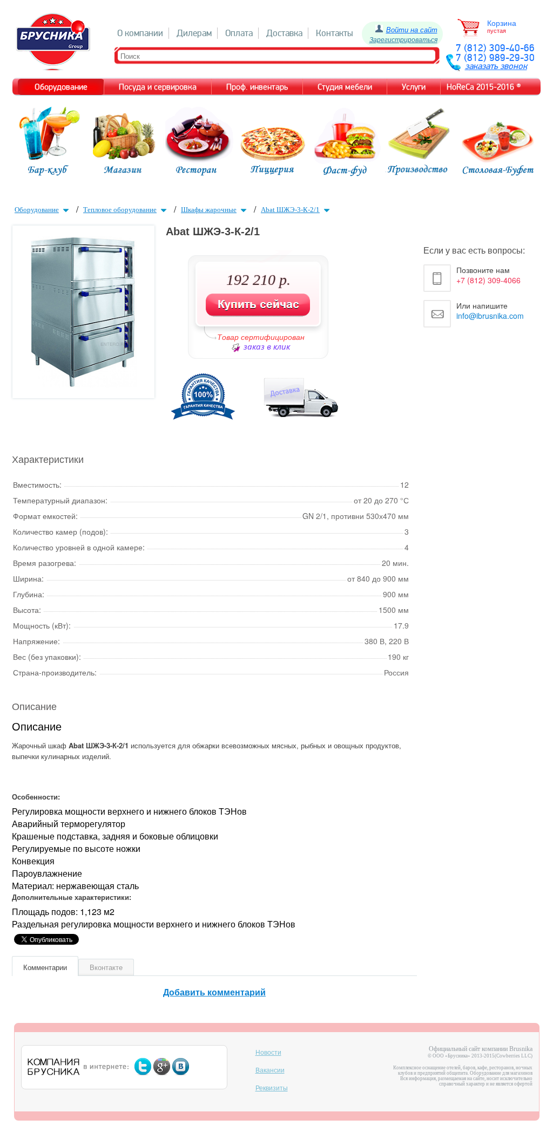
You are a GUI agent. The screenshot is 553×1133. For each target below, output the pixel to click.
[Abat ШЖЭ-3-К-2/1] (83, 384)
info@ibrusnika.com (490, 315)
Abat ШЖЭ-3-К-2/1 (290, 210)
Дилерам (194, 33)
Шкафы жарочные (209, 210)
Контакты (334, 33)
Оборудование (37, 210)
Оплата (239, 33)
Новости (268, 1052)
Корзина (501, 23)
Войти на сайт (411, 29)
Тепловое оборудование (120, 210)
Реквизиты (271, 1088)
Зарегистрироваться (403, 39)
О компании (140, 33)
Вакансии (270, 1070)
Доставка (284, 33)
